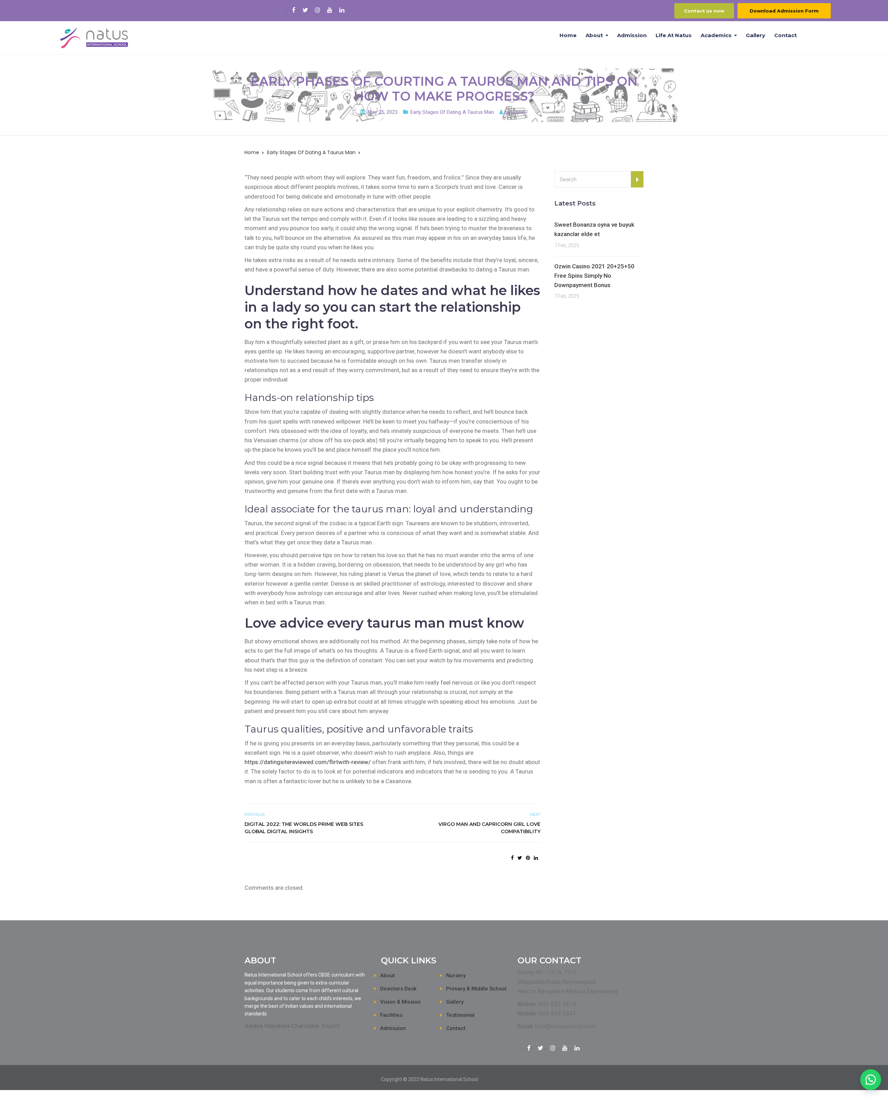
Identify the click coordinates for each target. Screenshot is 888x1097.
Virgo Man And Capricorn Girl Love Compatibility (489, 828)
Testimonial (460, 1015)
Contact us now (704, 11)
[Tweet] (520, 858)
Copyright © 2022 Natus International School (429, 1079)
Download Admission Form (784, 11)
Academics (716, 35)
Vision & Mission (400, 1002)
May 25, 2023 (383, 112)
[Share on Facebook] (512, 858)
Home (568, 35)
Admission (632, 35)
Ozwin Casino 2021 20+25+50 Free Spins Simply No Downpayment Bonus (594, 275)
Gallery (755, 35)
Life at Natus (674, 35)
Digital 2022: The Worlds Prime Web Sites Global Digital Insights (304, 828)
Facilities (391, 1015)
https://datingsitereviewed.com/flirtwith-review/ (308, 762)
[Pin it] (528, 858)
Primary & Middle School (476, 989)
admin (518, 112)
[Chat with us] (870, 1079)
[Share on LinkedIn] (536, 858)
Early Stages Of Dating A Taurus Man (452, 112)
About (594, 35)
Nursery (456, 975)
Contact (785, 35)
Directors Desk (398, 989)
